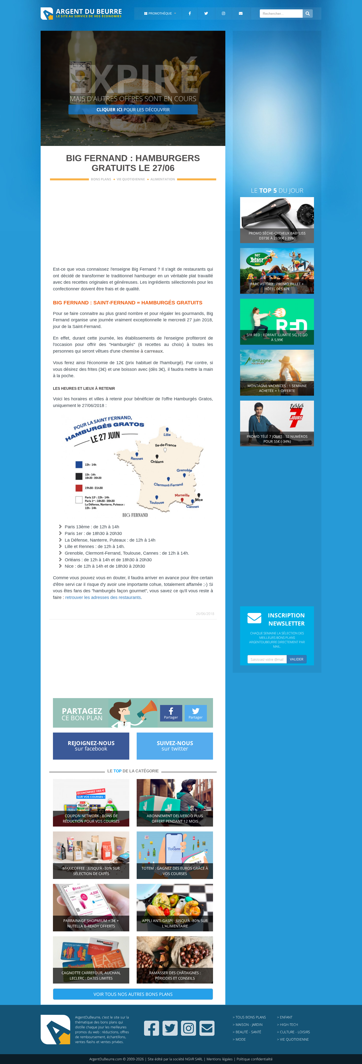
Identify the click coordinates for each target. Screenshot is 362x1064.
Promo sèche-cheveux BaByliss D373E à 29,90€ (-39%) (277, 235)
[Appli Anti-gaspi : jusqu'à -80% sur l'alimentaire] (175, 907)
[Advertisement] (133, 226)
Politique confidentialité (255, 1059)
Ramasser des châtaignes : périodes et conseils (175, 975)
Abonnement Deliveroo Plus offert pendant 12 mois (175, 818)
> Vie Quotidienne (293, 1039)
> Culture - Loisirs (293, 1032)
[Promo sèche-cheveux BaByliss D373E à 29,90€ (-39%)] (277, 219)
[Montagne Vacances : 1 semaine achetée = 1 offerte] (277, 372)
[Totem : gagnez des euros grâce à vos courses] (175, 854)
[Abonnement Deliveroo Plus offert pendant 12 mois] (175, 802)
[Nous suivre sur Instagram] (188, 1033)
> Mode (239, 1039)
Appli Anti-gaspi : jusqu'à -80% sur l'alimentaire (175, 923)
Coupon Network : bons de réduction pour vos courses (91, 818)
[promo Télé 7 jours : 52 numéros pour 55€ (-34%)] (277, 423)
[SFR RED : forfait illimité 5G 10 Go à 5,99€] (277, 321)
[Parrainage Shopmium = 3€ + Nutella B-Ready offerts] (91, 907)
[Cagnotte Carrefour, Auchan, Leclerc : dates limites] (91, 959)
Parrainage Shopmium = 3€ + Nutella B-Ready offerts (91, 923)
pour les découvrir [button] (133, 109)
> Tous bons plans (249, 1017)
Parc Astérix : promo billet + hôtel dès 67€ (277, 286)
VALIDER (296, 659)
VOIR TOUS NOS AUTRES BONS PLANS (133, 994)
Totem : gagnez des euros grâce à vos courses (175, 871)
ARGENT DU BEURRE (89, 11)
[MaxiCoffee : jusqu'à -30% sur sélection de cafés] (91, 854)
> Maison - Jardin (248, 1024)
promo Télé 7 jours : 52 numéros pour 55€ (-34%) (277, 439)
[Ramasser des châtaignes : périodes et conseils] (175, 959)
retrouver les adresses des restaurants (103, 597)
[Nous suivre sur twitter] (170, 1033)
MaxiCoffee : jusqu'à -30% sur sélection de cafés (91, 871)
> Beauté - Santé (247, 1032)
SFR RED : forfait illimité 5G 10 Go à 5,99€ (277, 337)
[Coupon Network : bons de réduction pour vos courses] (91, 802)
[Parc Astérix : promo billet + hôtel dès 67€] (277, 270)
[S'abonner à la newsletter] (206, 1033)
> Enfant (284, 1017)
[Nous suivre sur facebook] (151, 1033)
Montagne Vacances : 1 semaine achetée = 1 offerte (277, 388)
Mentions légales (220, 1059)
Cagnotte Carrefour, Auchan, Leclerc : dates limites (91, 975)
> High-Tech (287, 1024)
